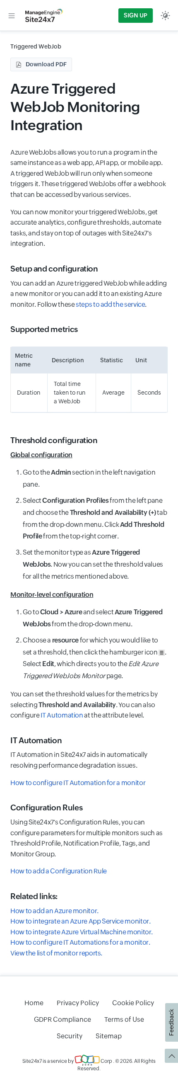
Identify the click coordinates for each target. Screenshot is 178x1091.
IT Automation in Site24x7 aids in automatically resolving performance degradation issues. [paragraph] (78, 760)
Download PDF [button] (46, 64)
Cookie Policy (133, 1003)
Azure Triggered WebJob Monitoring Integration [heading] (75, 106)
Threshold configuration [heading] (54, 440)
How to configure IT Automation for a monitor (77, 783)
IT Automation (62, 715)
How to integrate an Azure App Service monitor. (80, 921)
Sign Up (135, 15)
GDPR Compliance (62, 1019)
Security (69, 1036)
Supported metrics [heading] (44, 329)
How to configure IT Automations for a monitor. (80, 942)
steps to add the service (110, 304)
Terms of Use (124, 1019)
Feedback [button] (171, 1022)
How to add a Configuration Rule (58, 871)
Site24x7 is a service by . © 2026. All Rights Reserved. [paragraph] (89, 1065)
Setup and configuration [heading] (54, 268)
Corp (106, 1061)
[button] (11, 15)
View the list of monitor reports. (56, 953)
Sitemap (109, 1036)
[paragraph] (89, 455)
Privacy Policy (78, 1003)
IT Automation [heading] (36, 740)
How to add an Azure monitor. (54, 911)
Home (33, 1003)
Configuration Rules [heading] (46, 807)
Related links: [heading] (34, 896)
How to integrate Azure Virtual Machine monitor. (81, 932)
